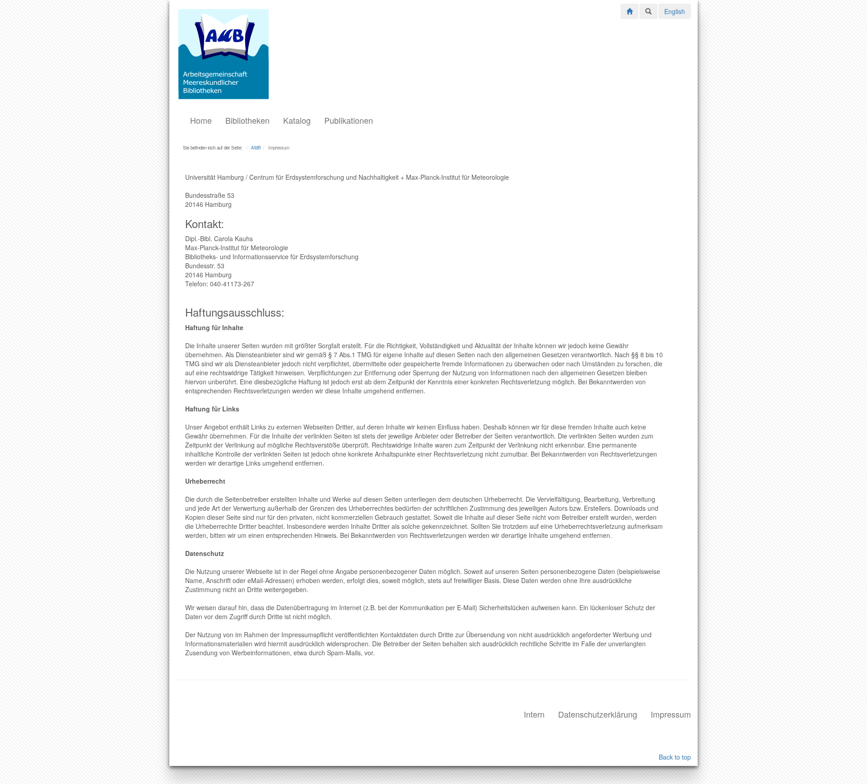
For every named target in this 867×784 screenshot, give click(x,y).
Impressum (671, 714)
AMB (256, 148)
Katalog (297, 120)
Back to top (675, 756)
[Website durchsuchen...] (648, 11)
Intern (534, 714)
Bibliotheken (247, 120)
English (674, 11)
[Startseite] (629, 10)
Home (201, 120)
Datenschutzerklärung (597, 714)
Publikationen (348, 120)
